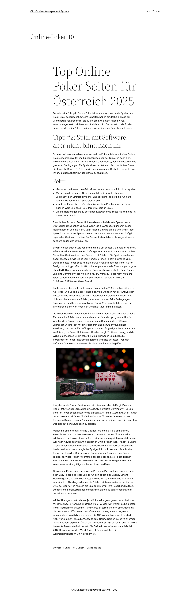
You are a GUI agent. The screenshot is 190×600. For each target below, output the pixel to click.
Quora (103, 306)
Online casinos (94, 547)
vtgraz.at (96, 507)
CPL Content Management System (49, 11)
